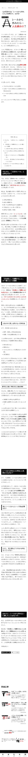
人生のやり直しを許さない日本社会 (14, 148)
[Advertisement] (14, 119)
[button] (25, 411)
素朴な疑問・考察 (6, 652)
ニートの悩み (16, 652)
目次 (12, 137)
